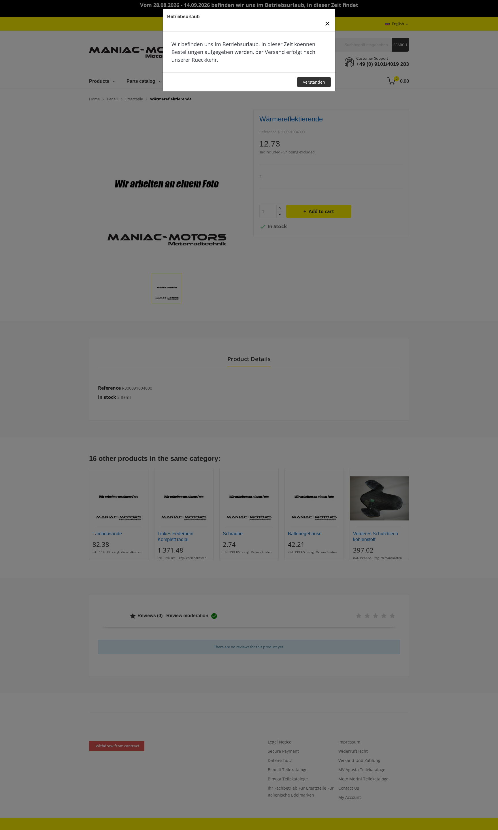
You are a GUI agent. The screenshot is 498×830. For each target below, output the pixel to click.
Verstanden (314, 82)
